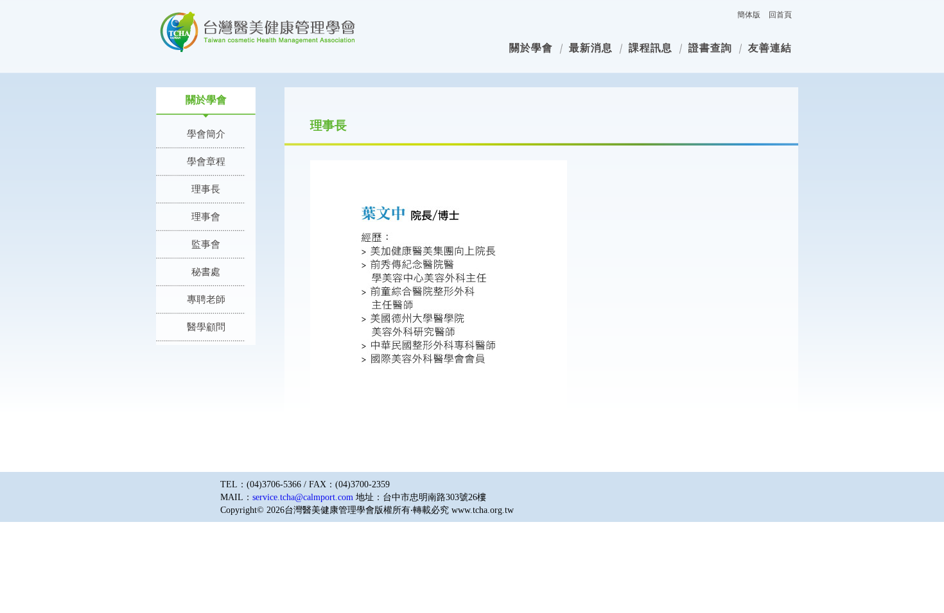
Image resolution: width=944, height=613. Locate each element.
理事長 (205, 189)
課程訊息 (650, 47)
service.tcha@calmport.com (302, 497)
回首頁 (780, 14)
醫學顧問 (206, 327)
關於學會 (531, 47)
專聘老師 (206, 299)
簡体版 (748, 14)
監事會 (205, 244)
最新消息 (591, 47)
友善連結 (770, 47)
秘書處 (205, 272)
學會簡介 (206, 134)
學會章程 (206, 161)
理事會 (205, 217)
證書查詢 (710, 47)
